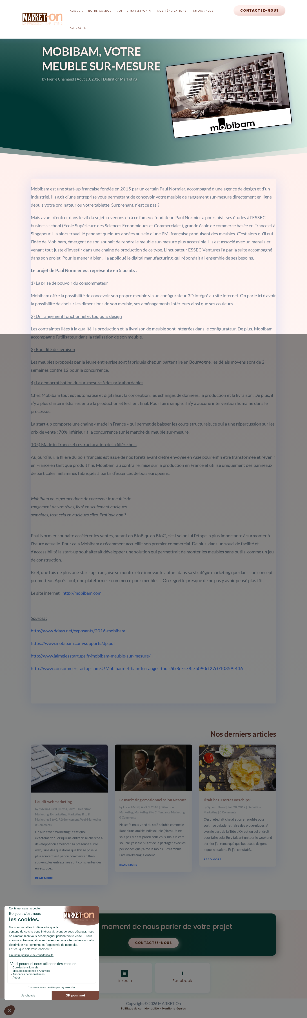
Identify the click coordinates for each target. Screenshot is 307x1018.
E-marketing (58, 814)
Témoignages (203, 11)
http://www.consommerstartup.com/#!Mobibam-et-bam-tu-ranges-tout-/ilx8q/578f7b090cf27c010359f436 (137, 668)
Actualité (78, 28)
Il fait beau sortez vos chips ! (227, 799)
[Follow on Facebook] (182, 973)
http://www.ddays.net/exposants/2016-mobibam (78, 630)
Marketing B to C (46, 819)
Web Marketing (90, 819)
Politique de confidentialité (140, 1008)
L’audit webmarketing (53, 801)
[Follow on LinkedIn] (124, 973)
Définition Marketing (120, 79)
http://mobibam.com (81, 593)
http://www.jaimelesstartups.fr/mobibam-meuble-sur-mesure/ (90, 655)
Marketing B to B (79, 814)
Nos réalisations (172, 11)
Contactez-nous (259, 10)
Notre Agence (99, 11)
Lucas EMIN (131, 807)
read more (44, 878)
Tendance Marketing (171, 812)
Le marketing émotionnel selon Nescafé (153, 799)
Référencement (69, 819)
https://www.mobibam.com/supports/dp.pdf (73, 643)
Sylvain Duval (48, 809)
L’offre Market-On (132, 11)
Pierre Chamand (60, 79)
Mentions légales (174, 1008)
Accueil (76, 11)
